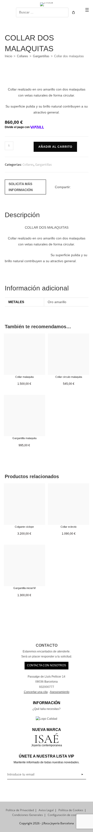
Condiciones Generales (27, 815)
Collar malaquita (24, 376)
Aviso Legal (46, 810)
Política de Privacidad (20, 810)
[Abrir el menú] (87, 10)
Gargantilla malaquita (24, 438)
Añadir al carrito (55, 146)
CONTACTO (46, 645)
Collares (22, 56)
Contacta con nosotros (46, 665)
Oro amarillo (57, 302)
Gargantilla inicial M (24, 588)
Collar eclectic (69, 526)
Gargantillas (41, 56)
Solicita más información (21, 187)
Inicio (8, 56)
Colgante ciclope (24, 526)
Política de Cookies (70, 810)
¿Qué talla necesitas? (46, 709)
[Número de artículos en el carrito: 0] (73, 12)
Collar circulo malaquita (68, 376)
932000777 (46, 687)
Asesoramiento (59, 692)
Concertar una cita (36, 692)
